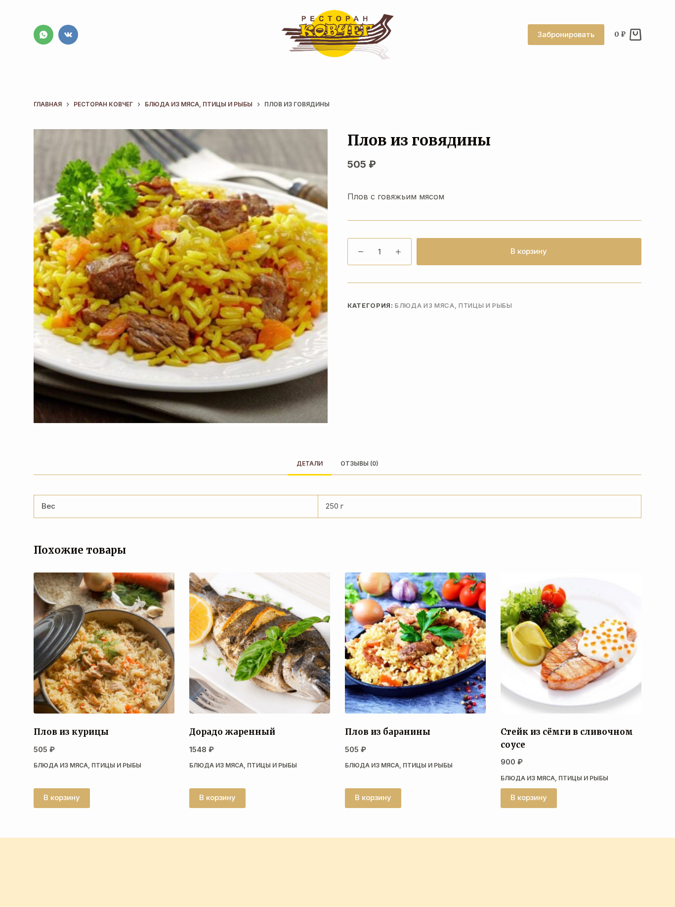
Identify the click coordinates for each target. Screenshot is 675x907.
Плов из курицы (71, 731)
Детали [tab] (309, 463)
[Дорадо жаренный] (259, 643)
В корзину (528, 251)
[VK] (68, 35)
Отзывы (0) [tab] (359, 463)
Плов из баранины (387, 731)
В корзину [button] (61, 797)
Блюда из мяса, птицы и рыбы (453, 305)
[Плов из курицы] (104, 643)
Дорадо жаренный (232, 731)
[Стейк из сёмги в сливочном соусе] (571, 643)
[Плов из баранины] (415, 643)
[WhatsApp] (43, 35)
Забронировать (566, 34)
